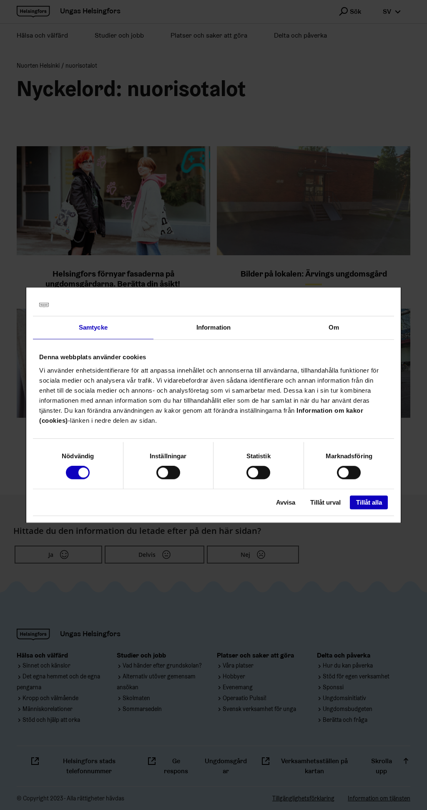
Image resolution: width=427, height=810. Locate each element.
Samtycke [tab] (93, 327)
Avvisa (285, 502)
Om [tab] (334, 327)
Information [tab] (213, 327)
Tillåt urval (325, 502)
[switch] (168, 473)
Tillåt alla (369, 502)
